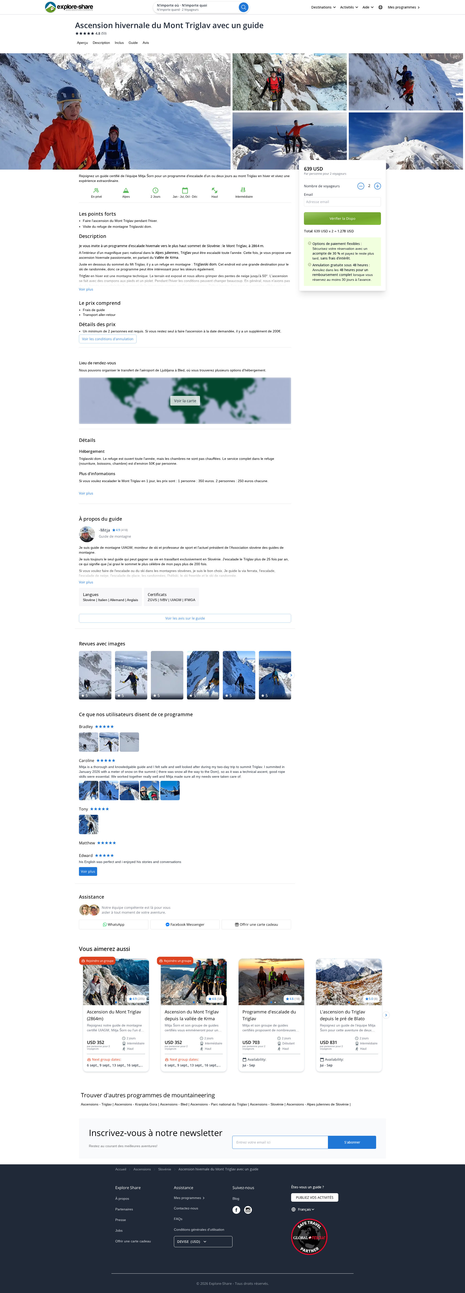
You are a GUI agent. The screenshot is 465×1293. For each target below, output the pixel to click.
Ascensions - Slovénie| (268, 1104)
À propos (122, 1198)
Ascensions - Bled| (174, 1104)
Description (101, 43)
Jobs (119, 1230)
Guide (133, 43)
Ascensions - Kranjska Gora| (137, 1104)
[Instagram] (248, 1210)
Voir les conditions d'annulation (107, 339)
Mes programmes (402, 7)
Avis (146, 43)
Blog (235, 1198)
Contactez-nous (186, 1208)
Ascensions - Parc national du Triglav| (219, 1104)
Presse (120, 1220)
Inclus (119, 43)
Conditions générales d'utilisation (199, 1229)
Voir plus (86, 289)
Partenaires (124, 1209)
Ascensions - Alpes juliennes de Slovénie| (319, 1104)
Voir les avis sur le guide (185, 618)
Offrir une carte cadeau (133, 1241)
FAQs (178, 1219)
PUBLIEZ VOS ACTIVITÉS (314, 1197)
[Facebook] (236, 1210)
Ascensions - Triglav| (97, 1104)
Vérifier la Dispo (342, 218)
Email (308, 194)
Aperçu (82, 43)
